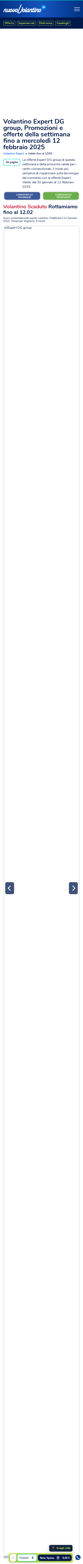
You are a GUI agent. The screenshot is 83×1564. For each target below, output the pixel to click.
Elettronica (45, 23)
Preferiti (26, 1557)
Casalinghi (63, 23)
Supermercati (26, 23)
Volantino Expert (13, 153)
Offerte (9, 23)
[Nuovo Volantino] (22, 8)
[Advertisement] (41, 71)
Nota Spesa (55, 1557)
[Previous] (9, 888)
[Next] (73, 888)
